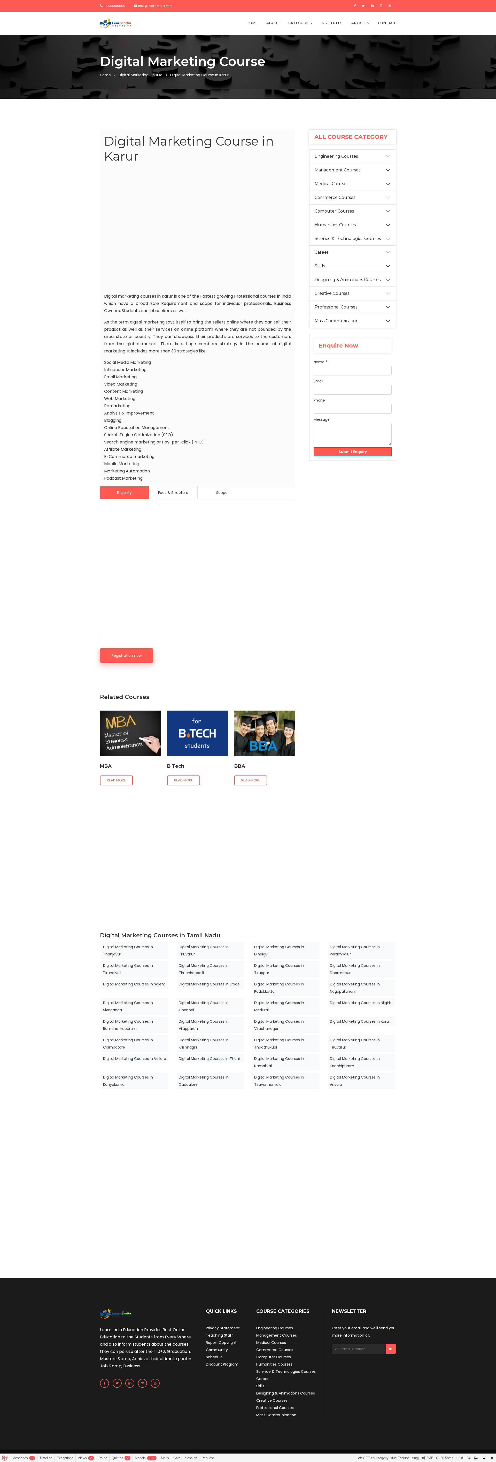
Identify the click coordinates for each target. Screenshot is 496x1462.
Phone (319, 400)
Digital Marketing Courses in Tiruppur (279, 969)
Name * (320, 362)
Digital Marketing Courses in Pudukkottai (279, 988)
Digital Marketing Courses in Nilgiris (361, 1002)
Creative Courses (332, 293)
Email (318, 381)
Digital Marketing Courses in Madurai (279, 1006)
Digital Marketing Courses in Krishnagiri (204, 1043)
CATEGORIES (300, 23)
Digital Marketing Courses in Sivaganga (128, 1006)
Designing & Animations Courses (348, 279)
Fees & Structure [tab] (173, 492)
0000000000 (114, 5)
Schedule (214, 1357)
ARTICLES (360, 23)
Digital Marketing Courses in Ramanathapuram (128, 1025)
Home (105, 75)
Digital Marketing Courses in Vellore (134, 1058)
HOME (252, 23)
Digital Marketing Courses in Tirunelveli (128, 969)
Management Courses (337, 170)
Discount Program (222, 1364)
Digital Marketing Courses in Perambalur (355, 950)
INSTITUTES (332, 23)
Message (322, 419)
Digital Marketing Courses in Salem (134, 984)
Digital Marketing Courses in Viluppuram (204, 1025)
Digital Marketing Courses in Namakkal (279, 1062)
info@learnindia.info (155, 5)
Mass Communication (337, 320)
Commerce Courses (335, 197)
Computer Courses (334, 211)
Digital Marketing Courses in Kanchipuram (355, 1062)
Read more (116, 780)
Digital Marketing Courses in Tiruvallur (355, 1043)
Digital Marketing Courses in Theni (209, 1058)
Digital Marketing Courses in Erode (209, 984)
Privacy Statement (223, 1328)
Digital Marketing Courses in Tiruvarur (204, 950)
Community (217, 1349)
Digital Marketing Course (140, 75)
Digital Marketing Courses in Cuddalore (204, 1081)
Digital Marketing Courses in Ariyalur (355, 1081)
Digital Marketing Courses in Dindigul (279, 950)
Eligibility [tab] (124, 492)
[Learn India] (115, 23)
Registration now (127, 655)
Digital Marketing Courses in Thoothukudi (279, 1043)
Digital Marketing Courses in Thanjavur (128, 950)
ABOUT (273, 23)
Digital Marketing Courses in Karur (360, 1021)
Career (322, 252)
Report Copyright (221, 1342)
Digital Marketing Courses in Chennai (204, 1006)
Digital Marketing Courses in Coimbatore (128, 1043)
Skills (320, 265)
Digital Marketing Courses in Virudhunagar (279, 1025)
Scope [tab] (222, 492)
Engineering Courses (336, 156)
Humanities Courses (335, 224)
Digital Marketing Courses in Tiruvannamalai (279, 1081)
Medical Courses (331, 183)
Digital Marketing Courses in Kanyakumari (128, 1081)
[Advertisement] (197, 229)
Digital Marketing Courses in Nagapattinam (355, 988)
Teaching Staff (219, 1335)
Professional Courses (336, 307)
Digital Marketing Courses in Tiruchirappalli (204, 969)
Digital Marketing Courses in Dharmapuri (355, 969)
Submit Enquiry (353, 451)
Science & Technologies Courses (348, 238)
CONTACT (387, 23)
